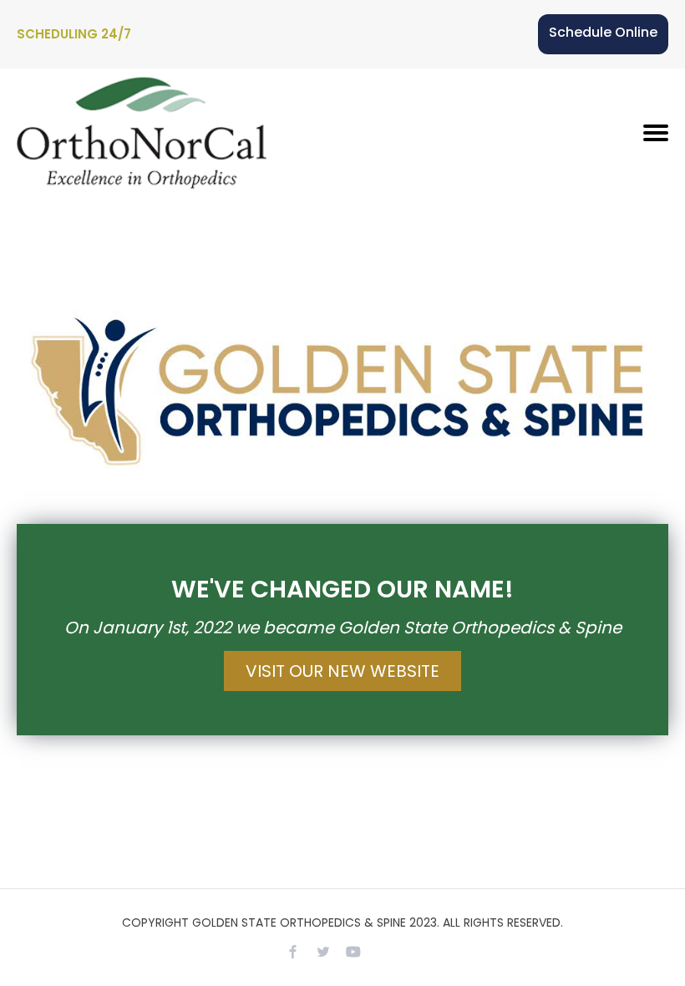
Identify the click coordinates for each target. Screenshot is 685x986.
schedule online (603, 32)
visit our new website (342, 671)
